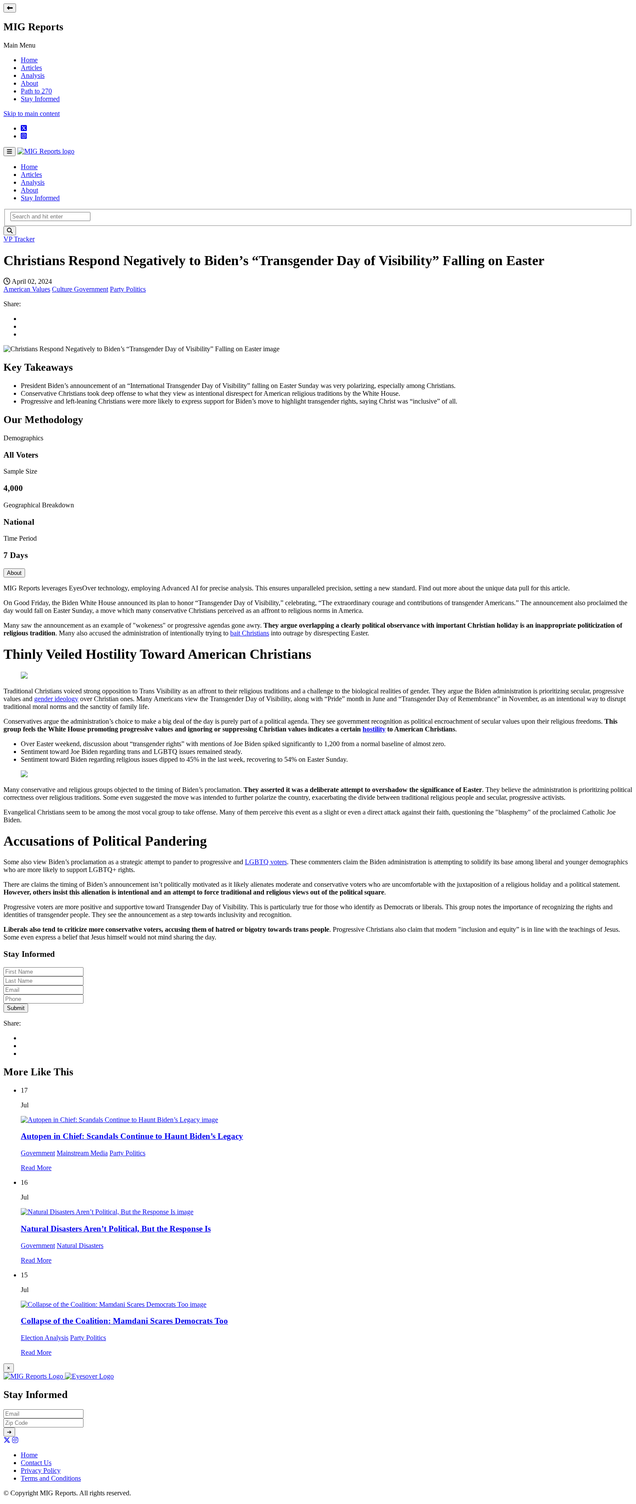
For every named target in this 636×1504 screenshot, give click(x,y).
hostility (374, 729)
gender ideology (56, 698)
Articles (31, 67)
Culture (63, 289)
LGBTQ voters (266, 862)
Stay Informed (40, 99)
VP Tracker (19, 239)
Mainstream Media (82, 1153)
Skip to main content (31, 113)
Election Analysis (44, 1337)
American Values (26, 289)
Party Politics (128, 289)
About (29, 83)
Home (29, 60)
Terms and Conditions (51, 1478)
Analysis (33, 75)
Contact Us (36, 1462)
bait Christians (249, 633)
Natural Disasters (80, 1245)
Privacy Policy (41, 1470)
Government (91, 289)
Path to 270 (36, 91)
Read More (36, 1167)
